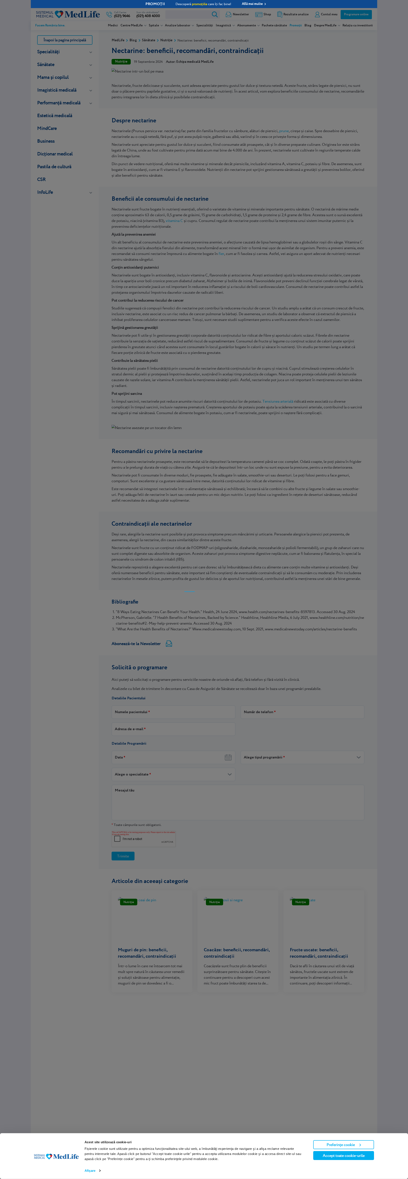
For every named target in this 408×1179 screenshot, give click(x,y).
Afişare (90, 1170)
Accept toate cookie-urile (344, 1155)
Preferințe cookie (341, 1144)
